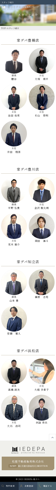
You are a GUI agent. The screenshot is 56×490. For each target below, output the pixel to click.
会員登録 (29, 485)
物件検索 (10, 485)
